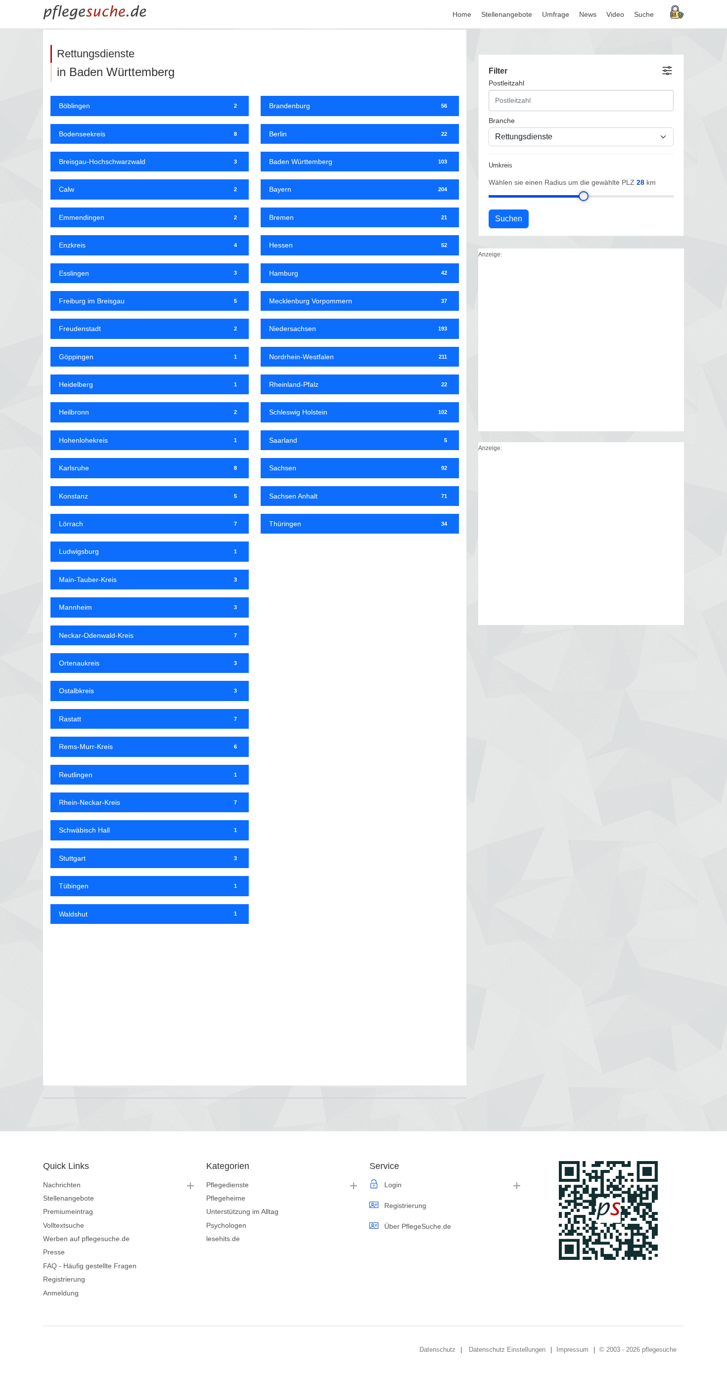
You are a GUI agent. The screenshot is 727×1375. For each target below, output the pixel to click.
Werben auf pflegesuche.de (86, 1239)
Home (462, 14)
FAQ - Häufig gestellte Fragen (89, 1266)
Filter (498, 71)
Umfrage (555, 14)
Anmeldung (61, 1293)
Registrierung (64, 1279)
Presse (54, 1252)
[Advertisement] (254, 1001)
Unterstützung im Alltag (242, 1211)
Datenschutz (437, 1349)
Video (615, 14)
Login (393, 1185)
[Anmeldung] (677, 11)
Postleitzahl (506, 83)
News (587, 14)
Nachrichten (62, 1185)
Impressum (572, 1349)
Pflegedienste (227, 1185)
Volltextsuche (63, 1225)
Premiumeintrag (68, 1211)
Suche (644, 14)
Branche (502, 121)
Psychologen (226, 1225)
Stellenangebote (68, 1198)
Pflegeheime (225, 1198)
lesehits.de (223, 1239)
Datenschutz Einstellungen (507, 1349)
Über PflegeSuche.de (417, 1226)
